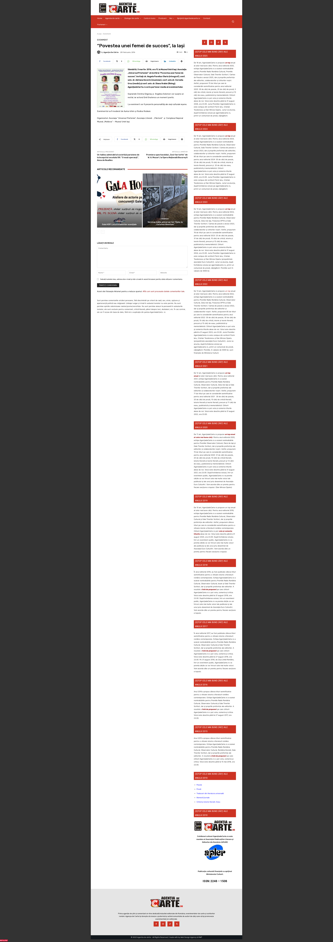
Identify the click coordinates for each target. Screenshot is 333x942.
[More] (181, 61)
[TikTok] (218, 42)
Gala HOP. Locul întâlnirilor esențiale (119, 224)
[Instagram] (211, 42)
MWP (200, 937)
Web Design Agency (188, 937)
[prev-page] (98, 232)
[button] (233, 21)
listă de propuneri (209, 589)
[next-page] (102, 232)
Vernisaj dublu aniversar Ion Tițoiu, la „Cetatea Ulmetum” (165, 223)
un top (227, 63)
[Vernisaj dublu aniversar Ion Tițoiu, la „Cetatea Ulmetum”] (165, 200)
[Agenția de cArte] (99, 52)
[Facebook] (204, 42)
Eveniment (107, 34)
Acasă (99, 34)
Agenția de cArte (111, 52)
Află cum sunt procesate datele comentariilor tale (163, 291)
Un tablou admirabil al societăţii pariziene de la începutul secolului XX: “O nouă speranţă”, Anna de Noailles (118, 157)
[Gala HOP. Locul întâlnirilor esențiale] (119, 200)
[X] (225, 42)
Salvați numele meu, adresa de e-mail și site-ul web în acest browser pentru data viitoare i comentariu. (141, 279)
